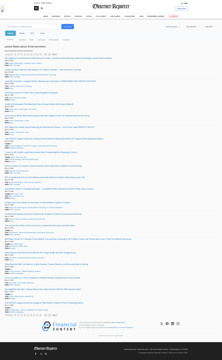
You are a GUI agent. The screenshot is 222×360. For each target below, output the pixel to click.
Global (11, 98)
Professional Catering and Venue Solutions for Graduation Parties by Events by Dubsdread (43, 214)
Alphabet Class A (29, 63)
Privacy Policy (112, 327)
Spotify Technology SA (16, 63)
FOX (25, 157)
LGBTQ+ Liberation (38, 258)
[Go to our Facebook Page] (35, 354)
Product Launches (14, 271)
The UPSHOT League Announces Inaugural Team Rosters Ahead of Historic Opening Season (44, 303)
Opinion (78, 16)
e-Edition (174, 16)
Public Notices (46, 3)
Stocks (22, 33)
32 (45, 54)
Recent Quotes (171, 27)
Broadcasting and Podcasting (47, 146)
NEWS (12, 194)
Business (56, 16)
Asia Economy (28, 182)
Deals (27, 132)
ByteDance (30, 283)
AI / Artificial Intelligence (55, 208)
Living (89, 16)
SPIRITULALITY (20, 86)
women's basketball (15, 146)
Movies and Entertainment (27, 233)
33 (49, 54)
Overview (22, 40)
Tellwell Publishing (28, 271)
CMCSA (17, 157)
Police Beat (101, 16)
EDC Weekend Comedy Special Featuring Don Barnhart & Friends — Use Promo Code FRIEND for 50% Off (49, 127)
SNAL (16, 194)
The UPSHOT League (30, 146)
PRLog (11, 88)
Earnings (19, 171)
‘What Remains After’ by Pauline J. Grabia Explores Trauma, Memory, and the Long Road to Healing (46, 264)
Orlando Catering (14, 219)
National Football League (30, 159)
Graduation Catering (28, 219)
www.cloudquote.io (118, 322)
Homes (37, 3)
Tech (22, 196)
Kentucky (29, 86)
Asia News (37, 182)
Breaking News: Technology (47, 75)
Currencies (41, 40)
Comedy (11, 132)
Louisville (12, 86)
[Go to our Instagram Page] (45, 354)
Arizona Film (33, 109)
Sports (67, 16)
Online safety (21, 283)
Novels (11, 121)
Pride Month (13, 258)
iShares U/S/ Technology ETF (18, 208)
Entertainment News (24, 258)
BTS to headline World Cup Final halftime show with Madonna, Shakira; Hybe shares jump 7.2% (45, 177)
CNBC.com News (14, 65)
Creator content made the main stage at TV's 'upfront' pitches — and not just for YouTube (43, 69)
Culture (26, 121)
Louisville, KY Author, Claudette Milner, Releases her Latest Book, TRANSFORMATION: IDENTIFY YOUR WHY (50, 81)
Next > (55, 54)
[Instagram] (178, 326)
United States (13, 109)
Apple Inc (39, 63)
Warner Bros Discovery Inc (45, 233)
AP (11, 144)
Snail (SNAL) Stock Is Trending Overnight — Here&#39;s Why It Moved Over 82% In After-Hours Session (49, 189)
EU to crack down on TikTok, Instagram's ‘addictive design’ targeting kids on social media (42, 277)
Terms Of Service (127, 327)
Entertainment (18, 121)
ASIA (11, 244)
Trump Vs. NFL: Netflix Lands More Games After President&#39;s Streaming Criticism (41, 152)
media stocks (29, 296)
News (45, 16)
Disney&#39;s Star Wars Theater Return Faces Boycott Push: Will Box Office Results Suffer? (43, 289)
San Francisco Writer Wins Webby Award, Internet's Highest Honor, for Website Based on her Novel (47, 115)
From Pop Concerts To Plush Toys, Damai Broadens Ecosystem (31, 92)
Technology (12, 283)
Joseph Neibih (23, 109)
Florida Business (14, 310)
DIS (22, 157)
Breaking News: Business (29, 75)
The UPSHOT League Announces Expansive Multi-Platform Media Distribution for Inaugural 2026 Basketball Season (54, 138)
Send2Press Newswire (16, 148)
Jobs (141, 16)
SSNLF (21, 244)
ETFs (32, 33)
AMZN (12, 157)
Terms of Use (172, 353)
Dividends (12, 171)
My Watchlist (191, 27)
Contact (164, 353)
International (54, 40)
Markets (10, 33)
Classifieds (129, 16)
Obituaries (115, 16)
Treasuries (66, 40)
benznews (16, 196)
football (11, 159)
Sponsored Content (155, 16)
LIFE (11, 230)
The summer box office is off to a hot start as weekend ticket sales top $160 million (40, 225)
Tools (42, 33)
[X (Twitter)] (161, 326)
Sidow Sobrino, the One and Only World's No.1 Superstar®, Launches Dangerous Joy (40, 252)
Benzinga (17, 98)
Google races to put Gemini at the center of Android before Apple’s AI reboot (37, 202)
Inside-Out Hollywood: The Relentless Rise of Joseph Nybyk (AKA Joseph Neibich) (39, 104)
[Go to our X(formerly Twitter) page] (40, 354)
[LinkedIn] (172, 326)
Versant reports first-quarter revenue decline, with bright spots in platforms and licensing (43, 166)
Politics (11, 296)
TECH (21, 194)
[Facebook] (167, 326)
